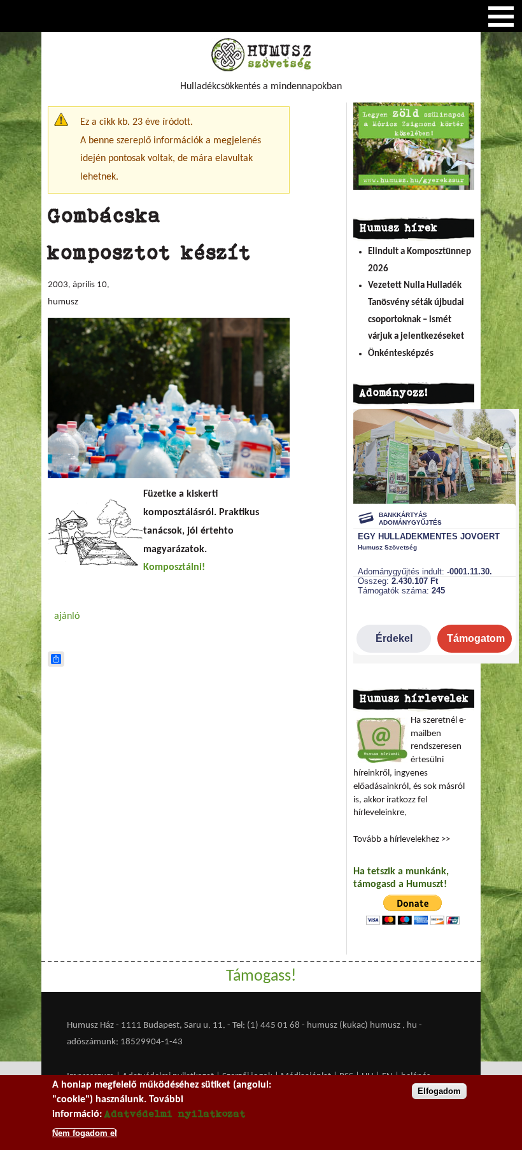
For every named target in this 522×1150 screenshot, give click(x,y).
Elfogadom (439, 1091)
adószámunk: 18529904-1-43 (125, 1042)
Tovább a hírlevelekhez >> (401, 839)
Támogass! (261, 976)
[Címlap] (261, 69)
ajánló (67, 616)
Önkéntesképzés (401, 353)
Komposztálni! (174, 567)
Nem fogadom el (84, 1133)
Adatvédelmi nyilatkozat (175, 1113)
